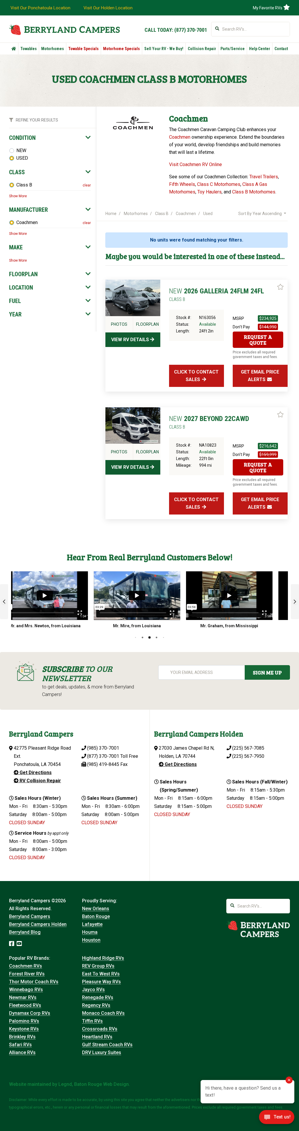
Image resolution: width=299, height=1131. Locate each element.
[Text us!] (276, 1119)
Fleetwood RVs (25, 1005)
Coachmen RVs (25, 966)
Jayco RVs (93, 989)
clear (87, 185)
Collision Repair (202, 48)
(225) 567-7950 (248, 756)
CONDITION (22, 137)
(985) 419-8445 (103, 764)
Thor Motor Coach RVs (33, 981)
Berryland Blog (25, 932)
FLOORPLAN (23, 274)
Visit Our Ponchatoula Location (40, 7)
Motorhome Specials (121, 48)
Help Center (259, 48)
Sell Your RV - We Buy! (163, 48)
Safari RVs (20, 1044)
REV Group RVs (98, 966)
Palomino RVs (24, 1021)
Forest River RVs (27, 974)
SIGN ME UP (267, 672)
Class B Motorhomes (253, 192)
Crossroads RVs (99, 1029)
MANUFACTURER (28, 209)
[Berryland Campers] (64, 29)
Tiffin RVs (92, 1021)
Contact (281, 48)
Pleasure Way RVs (101, 981)
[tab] (50, 138)
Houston (91, 940)
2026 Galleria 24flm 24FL (216, 294)
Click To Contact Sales (196, 375)
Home (111, 213)
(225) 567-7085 (248, 748)
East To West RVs (101, 974)
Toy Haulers (209, 192)
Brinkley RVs (22, 1037)
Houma (90, 932)
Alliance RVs (22, 1052)
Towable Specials (83, 48)
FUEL (15, 300)
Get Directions (35, 772)
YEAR (15, 314)
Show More (18, 196)
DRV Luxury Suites (101, 1052)
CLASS (17, 172)
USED (22, 158)
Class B (24, 185)
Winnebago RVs (26, 989)
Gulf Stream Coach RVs (107, 1044)
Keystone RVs (24, 1029)
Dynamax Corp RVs (29, 1013)
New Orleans (95, 908)
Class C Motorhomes (218, 184)
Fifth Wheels (182, 184)
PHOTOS (119, 324)
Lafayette (92, 924)
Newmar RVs (22, 997)
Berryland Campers (29, 916)
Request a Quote (258, 339)
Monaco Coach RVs (103, 1013)
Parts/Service (232, 48)
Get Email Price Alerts (260, 375)
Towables (28, 48)
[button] (4, 601)
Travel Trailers (263, 176)
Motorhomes (52, 48)
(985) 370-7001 (103, 748)
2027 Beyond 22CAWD (209, 422)
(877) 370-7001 (190, 30)
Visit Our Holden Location (108, 7)
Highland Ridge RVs (103, 958)
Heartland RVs (97, 1037)
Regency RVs (96, 1005)
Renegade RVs (97, 997)
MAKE (16, 247)
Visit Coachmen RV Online (195, 164)
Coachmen (27, 222)
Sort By (260, 213)
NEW (21, 150)
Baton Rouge (96, 916)
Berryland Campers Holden (38, 924)
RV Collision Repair (39, 780)
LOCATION (21, 287)
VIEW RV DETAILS (130, 339)
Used (208, 213)
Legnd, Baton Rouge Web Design (93, 1084)
